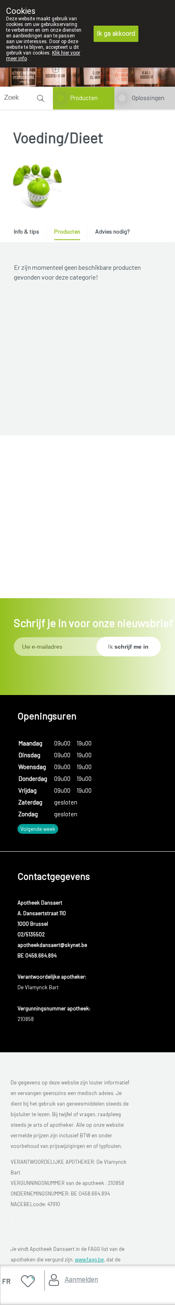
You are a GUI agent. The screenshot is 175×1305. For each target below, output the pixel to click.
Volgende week (37, 829)
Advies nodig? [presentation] (112, 231)
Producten (84, 97)
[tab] (29, 233)
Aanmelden (81, 1279)
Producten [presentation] (67, 231)
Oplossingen (148, 97)
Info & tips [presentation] (26, 231)
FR (6, 1281)
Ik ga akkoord (116, 33)
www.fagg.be (89, 1259)
